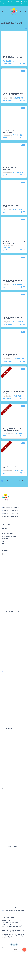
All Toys (4, 544)
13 (16, 480)
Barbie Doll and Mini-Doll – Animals (12, 205)
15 (22, 480)
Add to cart (8, 63)
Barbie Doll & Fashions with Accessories (12, 168)
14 (19, 480)
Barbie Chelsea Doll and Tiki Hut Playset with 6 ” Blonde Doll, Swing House (12, 57)
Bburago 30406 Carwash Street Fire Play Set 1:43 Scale (13, 429)
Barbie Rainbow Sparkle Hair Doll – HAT (12, 318)
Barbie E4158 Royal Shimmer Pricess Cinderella (12, 280)
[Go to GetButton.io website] (24, 952)
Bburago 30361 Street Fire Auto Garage (13, 392)
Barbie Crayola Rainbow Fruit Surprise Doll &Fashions (13, 94)
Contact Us (5, 538)
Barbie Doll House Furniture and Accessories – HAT (14, 242)
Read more (8, 398)
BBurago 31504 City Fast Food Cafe (13, 466)
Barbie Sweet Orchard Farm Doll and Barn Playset (12, 355)
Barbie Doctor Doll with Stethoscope (11, 131)
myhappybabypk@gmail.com (11, 516)
